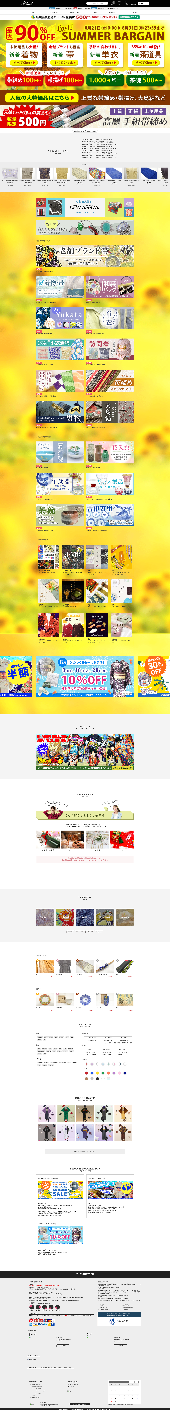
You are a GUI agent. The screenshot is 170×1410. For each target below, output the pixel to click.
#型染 (54, 1051)
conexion (72, 1386)
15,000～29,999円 (122, 1052)
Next (134, 1123)
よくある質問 (124, 1309)
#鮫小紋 (55, 1048)
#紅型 (58, 1051)
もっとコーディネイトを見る (86, 1152)
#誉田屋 (74, 1062)
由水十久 (99, 932)
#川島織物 (40, 1062)
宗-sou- (33, 1395)
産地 (136, 12)
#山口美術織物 (62, 1062)
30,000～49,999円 (91, 1054)
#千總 (39, 1065)
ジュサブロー (80, 932)
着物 (33, 12)
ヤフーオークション (36, 1393)
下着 (76, 12)
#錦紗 (56, 1037)
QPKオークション (36, 1397)
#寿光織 (39, 1039)
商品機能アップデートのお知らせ (64, 8)
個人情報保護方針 (125, 1305)
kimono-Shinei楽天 (36, 1388)
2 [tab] (85, 699)
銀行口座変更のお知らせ (84, 8)
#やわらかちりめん (48, 1037)
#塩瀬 (72, 1037)
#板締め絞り (64, 1051)
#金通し (71, 1051)
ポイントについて (104, 1307)
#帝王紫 (39, 1053)
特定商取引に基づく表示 (127, 1307)
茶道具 (95, 12)
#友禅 (65, 1048)
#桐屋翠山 (51, 1065)
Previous (36, 1123)
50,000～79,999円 (107, 1054)
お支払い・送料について (106, 1309)
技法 (132, 12)
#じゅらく (46, 1062)
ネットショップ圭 (74, 1384)
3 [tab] (90, 699)
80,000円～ (120, 1054)
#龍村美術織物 (54, 1062)
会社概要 (102, 1305)
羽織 (53, 12)
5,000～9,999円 (91, 1052)
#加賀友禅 (70, 1048)
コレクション (112, 12)
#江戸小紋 (44, 1048)
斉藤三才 (70, 932)
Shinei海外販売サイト (37, 1386)
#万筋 (50, 1048)
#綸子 (67, 1037)
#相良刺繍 (48, 1051)
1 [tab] (80, 699)
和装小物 (72, 12)
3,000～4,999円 (121, 1049)
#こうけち (61, 1037)
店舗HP (64, 1345)
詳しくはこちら (87, 1315)
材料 (57, 12)
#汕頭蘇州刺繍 (41, 1051)
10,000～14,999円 (107, 1052)
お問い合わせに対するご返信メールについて (108, 8)
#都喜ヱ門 (44, 1065)
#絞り (39, 1048)
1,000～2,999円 (106, 1049)
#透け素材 (40, 1037)
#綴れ (60, 1048)
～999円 (89, 1049)
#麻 (44, 1039)
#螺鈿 (44, 1053)
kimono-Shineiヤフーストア (38, 1391)
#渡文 (69, 1062)
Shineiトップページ (36, 1384)
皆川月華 (90, 932)
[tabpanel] (85, 676)
